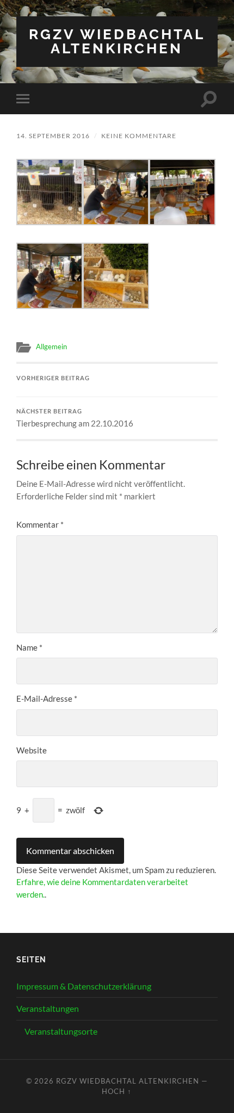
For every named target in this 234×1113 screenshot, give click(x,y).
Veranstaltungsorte (60, 1031)
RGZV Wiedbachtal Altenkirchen (117, 41)
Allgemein (51, 346)
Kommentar (40, 524)
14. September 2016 (53, 136)
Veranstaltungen (47, 1008)
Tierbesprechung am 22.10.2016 (74, 418)
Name (29, 647)
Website (31, 750)
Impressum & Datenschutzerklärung (83, 986)
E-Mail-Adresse (46, 698)
